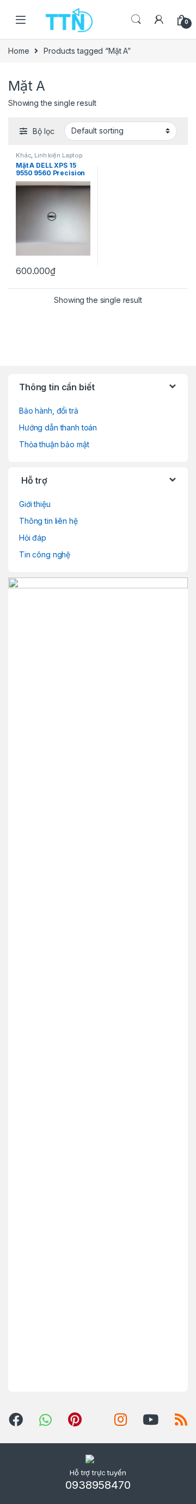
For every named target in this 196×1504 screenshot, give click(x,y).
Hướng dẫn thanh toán (58, 427)
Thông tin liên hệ (48, 520)
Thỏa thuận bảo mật (54, 444)
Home (18, 50)
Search (136, 20)
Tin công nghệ (44, 554)
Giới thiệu (35, 504)
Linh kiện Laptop (58, 155)
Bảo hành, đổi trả (48, 410)
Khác (23, 155)
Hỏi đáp (32, 537)
